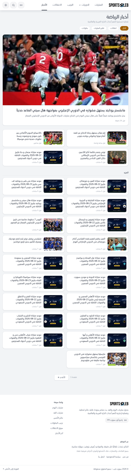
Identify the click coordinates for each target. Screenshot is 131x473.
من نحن (125, 457)
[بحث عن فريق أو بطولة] (13, 5)
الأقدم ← (61, 377)
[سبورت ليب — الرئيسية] (118, 5)
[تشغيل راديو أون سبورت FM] (21, 5)
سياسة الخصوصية (113, 457)
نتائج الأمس (58, 418)
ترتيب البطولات (56, 423)
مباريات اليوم (57, 408)
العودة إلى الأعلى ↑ (11, 469)
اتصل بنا (101, 457)
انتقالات (113, 28)
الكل (124, 28)
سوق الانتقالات (56, 428)
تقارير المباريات (99, 28)
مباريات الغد (58, 413)
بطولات (85, 28)
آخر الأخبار (59, 433)
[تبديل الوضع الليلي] (6, 5)
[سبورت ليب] (98, 403)
